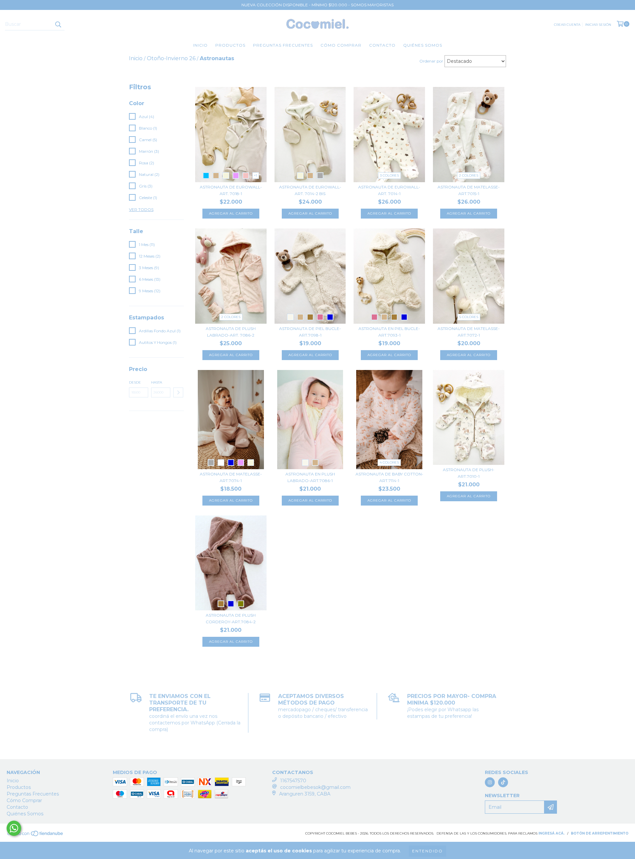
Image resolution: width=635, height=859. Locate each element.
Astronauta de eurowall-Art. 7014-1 (389, 190)
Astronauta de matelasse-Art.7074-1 (231, 477)
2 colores (468, 175)
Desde (135, 382)
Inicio (200, 45)
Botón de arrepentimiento (599, 833)
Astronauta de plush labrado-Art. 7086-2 (231, 332)
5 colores (468, 317)
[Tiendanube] (35, 836)
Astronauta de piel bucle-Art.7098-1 (310, 332)
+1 (255, 175)
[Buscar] (57, 24)
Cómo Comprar (340, 45)
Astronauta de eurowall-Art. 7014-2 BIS (310, 190)
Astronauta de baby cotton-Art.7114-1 (389, 477)
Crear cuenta (567, 24)
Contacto (382, 45)
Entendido (427, 850)
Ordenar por (431, 61)
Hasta (156, 382)
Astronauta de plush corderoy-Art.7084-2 (231, 618)
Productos (230, 45)
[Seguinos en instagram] (490, 782)
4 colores (389, 462)
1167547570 (293, 781)
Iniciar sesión (598, 24)
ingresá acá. (551, 833)
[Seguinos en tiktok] (503, 782)
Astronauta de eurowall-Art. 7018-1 (231, 190)
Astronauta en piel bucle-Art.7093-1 (389, 332)
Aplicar (178, 392)
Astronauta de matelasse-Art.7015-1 (469, 190)
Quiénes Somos (422, 45)
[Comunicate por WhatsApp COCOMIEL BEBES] (14, 828)
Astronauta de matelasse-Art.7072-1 (469, 332)
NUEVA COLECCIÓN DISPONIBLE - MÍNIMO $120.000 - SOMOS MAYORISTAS (317, 4)
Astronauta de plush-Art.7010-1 (468, 473)
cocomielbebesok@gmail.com (315, 787)
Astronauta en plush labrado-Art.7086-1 (310, 477)
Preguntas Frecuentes (283, 45)
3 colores (389, 175)
